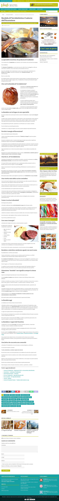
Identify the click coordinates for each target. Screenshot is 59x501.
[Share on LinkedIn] (13, 392)
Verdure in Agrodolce (44, 62)
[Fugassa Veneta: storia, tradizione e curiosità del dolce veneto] (43, 243)
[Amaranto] (49, 186)
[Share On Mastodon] (36, 392)
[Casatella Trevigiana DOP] (20, 424)
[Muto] (54, 25)
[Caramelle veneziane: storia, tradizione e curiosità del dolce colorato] (49, 210)
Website (3, 460)
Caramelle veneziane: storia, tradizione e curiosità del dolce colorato (48, 222)
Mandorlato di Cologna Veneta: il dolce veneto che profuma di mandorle (50, 486)
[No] (57, 498)
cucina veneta (4, 399)
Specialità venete (32, 9)
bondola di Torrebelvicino (17, 397)
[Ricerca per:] (52, 11)
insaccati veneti (15, 401)
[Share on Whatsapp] (31, 392)
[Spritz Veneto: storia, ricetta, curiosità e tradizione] (43, 239)
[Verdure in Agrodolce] (48, 243)
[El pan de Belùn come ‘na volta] (48, 235)
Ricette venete (40, 9)
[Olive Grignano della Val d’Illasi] (49, 159)
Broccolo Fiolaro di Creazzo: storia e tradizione (11, 438)
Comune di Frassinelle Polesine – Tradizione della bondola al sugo (16, 380)
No (27, 499)
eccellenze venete (25, 399)
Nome (2, 453)
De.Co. (19, 399)
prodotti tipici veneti (29, 401)
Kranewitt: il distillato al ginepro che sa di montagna (32, 432)
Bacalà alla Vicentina (28, 333)
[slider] (47, 25)
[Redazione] (41, 492)
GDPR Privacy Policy (5, 490)
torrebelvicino (30, 403)
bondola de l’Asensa (6, 397)
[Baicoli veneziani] (53, 247)
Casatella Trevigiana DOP (20, 430)
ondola (21, 401)
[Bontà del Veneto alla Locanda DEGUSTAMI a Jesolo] (43, 247)
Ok (25, 499)
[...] (45, 176)
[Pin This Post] (17, 392)
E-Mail (2, 457)
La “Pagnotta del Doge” (6, 430)
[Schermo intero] (56, 25)
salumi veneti (15, 403)
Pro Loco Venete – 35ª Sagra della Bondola (12, 376)
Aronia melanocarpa (24, 490)
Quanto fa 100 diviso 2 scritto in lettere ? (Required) (11, 465)
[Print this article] (26, 392)
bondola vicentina (27, 397)
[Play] (41, 25)
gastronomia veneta (6, 401)
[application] (49, 22)
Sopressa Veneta (20, 333)
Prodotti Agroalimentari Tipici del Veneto (9, 9)
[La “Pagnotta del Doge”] (7, 424)
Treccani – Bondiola (7, 378)
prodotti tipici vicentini (6, 403)
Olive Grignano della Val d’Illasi (48, 169)
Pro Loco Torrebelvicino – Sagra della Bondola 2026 (13, 375)
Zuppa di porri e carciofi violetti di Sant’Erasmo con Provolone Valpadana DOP (50, 480)
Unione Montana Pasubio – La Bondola (11, 373)
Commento (3, 445)
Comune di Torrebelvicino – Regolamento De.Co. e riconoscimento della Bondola (19, 370)
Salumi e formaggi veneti (23, 9)
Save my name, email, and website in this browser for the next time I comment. (18, 464)
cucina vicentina (12, 399)
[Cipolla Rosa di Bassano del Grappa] (53, 239)
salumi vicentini (23, 403)
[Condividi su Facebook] (3, 392)
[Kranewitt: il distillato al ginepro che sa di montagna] (32, 424)
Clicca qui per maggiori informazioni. (7, 481)
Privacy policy (32, 499)
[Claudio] (41, 486)
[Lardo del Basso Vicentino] (48, 247)
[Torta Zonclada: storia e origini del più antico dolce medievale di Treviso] (48, 239)
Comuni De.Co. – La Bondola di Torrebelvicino (12, 372)
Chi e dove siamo (4, 486)
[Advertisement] (49, 108)
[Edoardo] (41, 480)
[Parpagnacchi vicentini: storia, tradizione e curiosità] (53, 243)
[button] (48, 21)
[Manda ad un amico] (22, 392)
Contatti (2, 488)
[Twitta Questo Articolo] (8, 392)
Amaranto (48, 195)
